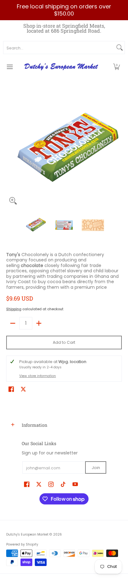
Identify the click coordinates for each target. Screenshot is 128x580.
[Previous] (10, 150)
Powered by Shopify (22, 544)
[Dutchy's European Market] (62, 66)
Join (96, 467)
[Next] (117, 150)
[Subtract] (12, 323)
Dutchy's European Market (27, 534)
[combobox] (59, 47)
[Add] (38, 323)
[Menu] (9, 67)
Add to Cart (64, 342)
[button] (116, 67)
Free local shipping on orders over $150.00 (64, 9)
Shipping (13, 308)
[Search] (120, 47)
